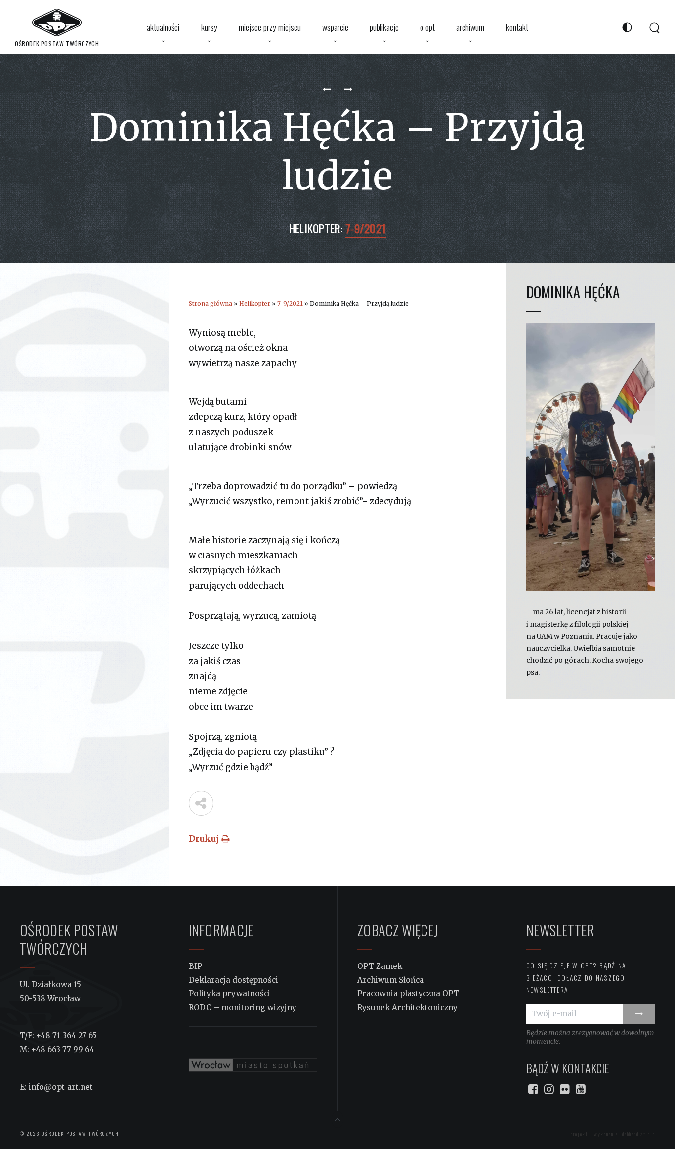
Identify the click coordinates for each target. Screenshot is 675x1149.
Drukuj (205, 838)
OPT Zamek (379, 966)
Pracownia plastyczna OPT (408, 993)
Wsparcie (335, 26)
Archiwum (470, 26)
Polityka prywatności (229, 993)
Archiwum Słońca (390, 980)
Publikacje (384, 26)
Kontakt (517, 26)
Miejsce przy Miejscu (270, 26)
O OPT (427, 26)
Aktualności (163, 26)
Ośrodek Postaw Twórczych (79, 1133)
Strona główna (210, 303)
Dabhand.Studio (638, 1134)
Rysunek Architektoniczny (407, 1007)
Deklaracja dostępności (233, 980)
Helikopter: (316, 228)
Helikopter (254, 303)
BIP (195, 966)
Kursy (209, 26)
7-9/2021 (290, 303)
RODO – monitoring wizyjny (242, 1007)
